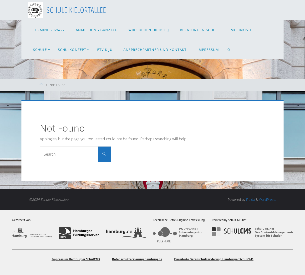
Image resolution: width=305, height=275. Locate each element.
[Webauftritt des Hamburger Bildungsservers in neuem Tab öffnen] (79, 233)
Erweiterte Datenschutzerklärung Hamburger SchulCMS (214, 259)
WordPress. (267, 199)
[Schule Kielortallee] (35, 9)
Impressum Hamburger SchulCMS (76, 259)
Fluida (250, 199)
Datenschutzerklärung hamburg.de (137, 259)
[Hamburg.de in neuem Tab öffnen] (126, 233)
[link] (229, 49)
